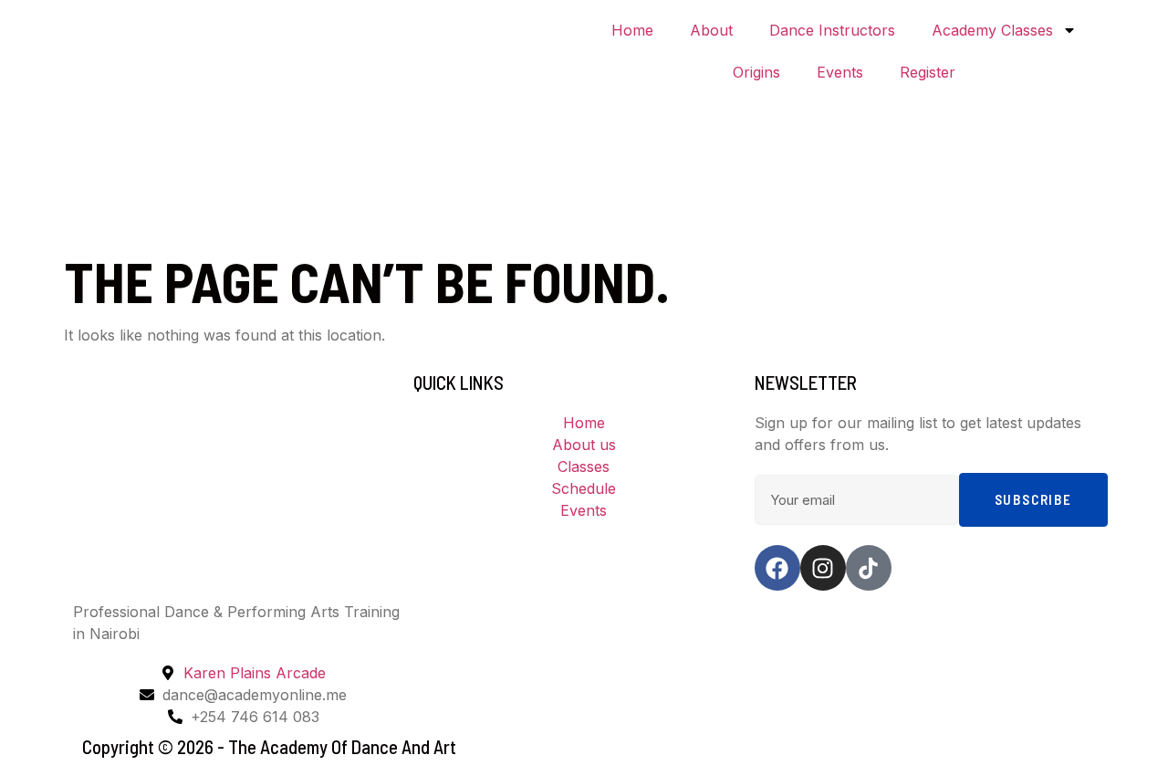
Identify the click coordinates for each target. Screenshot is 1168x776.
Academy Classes (992, 30)
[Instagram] (823, 568)
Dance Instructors (832, 30)
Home (632, 30)
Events (840, 72)
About (711, 30)
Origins (756, 72)
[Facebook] (777, 568)
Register (927, 72)
